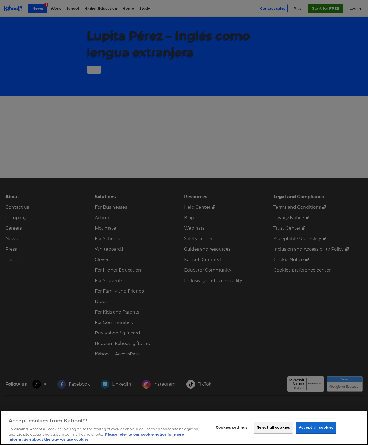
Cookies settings (232, 427)
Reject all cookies (273, 427)
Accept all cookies (316, 427)
